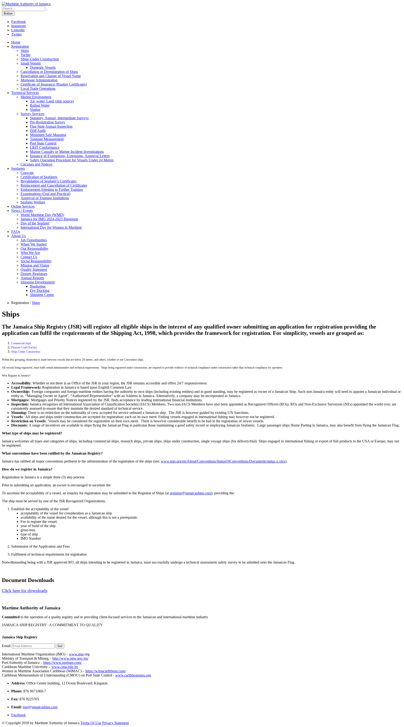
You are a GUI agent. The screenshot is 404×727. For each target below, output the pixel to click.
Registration (20, 46)
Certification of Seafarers (39, 177)
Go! (60, 646)
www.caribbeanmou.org (133, 675)
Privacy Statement (115, 723)
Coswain (27, 173)
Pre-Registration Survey (47, 122)
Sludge (35, 110)
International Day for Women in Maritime (51, 227)
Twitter (16, 34)
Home (15, 42)
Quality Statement (34, 269)
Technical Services (25, 93)
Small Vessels (31, 63)
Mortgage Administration (39, 80)
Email (6, 646)
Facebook (18, 22)
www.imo (76, 654)
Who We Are (30, 253)
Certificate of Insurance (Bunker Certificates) (54, 84)
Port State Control (43, 143)
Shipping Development (38, 282)
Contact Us (29, 257)
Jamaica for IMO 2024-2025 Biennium (49, 219)
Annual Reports (32, 278)
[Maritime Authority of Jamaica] (26, 4)
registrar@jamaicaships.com (190, 493)
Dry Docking (40, 291)
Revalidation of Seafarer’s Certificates (48, 181)
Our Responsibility (34, 248)
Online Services (23, 206)
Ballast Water (40, 105)
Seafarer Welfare (33, 202)
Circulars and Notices (36, 164)
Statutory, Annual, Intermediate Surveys (59, 118)
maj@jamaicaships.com (40, 707)
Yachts (25, 55)
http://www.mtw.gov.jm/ (70, 658)
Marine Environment (36, 97)
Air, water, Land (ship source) (52, 101)
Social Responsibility (36, 261)
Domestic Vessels (43, 67)
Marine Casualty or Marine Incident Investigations (67, 152)
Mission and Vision (35, 265)
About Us (18, 236)
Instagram (18, 26)
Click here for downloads (24, 590)
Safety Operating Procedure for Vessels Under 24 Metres (72, 160)
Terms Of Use (90, 723)
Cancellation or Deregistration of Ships (49, 72)
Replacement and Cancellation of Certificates (54, 185)
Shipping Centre (42, 295)
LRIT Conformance (44, 147)
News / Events (22, 211)
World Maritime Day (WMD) (42, 215)
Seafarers (18, 168)
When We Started (34, 244)
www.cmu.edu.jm (64, 667)
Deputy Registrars (34, 274)
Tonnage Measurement (47, 139)
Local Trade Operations (38, 88)
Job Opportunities (34, 240)
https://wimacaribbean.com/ (105, 671)
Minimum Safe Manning (48, 135)
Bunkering (38, 286)
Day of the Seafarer (35, 223)
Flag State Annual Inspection (51, 126)
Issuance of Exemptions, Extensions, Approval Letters (70, 156)
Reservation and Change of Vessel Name (51, 76)
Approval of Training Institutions (45, 198)
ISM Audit (38, 131)
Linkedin (18, 30)
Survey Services (32, 114)
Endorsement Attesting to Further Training (52, 190)
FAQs (15, 232)
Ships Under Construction (40, 59)
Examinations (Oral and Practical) (45, 194)
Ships (25, 51)
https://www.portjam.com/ (62, 663)
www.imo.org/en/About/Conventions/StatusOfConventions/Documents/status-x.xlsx (223, 461)
